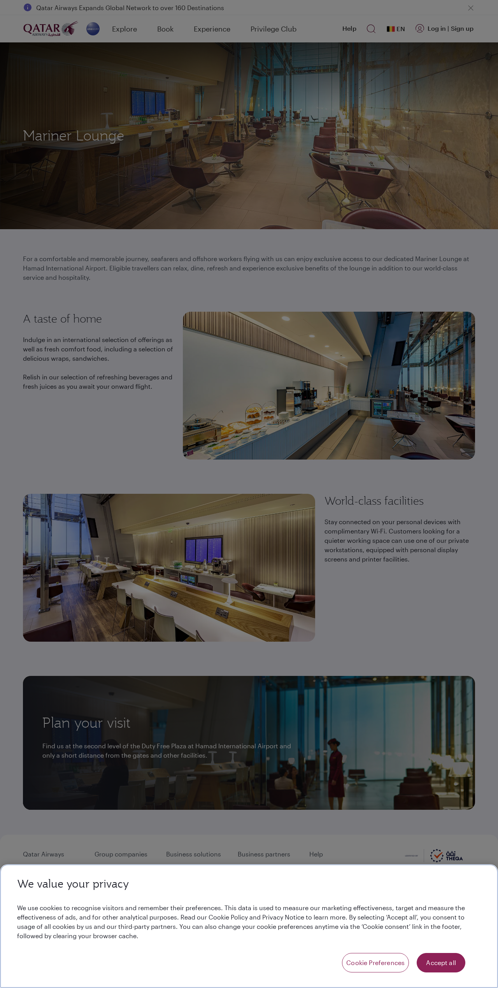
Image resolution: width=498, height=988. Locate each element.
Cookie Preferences (375, 962)
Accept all (441, 962)
